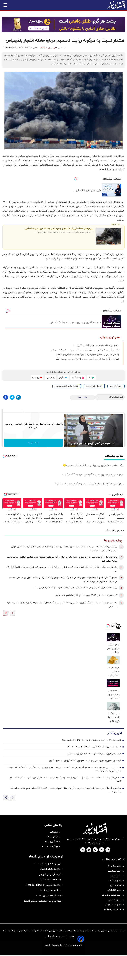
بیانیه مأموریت (50, 846)
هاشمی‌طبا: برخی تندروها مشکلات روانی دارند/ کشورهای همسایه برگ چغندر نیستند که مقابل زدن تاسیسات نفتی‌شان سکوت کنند (64, 779)
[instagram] (95, 849)
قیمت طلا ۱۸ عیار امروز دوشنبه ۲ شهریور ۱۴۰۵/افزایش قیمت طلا (91, 740)
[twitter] (102, 849)
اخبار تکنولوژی (114, 890)
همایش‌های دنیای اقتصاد (48, 895)
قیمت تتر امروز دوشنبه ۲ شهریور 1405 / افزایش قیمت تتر (94, 753)
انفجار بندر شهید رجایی (66, 386)
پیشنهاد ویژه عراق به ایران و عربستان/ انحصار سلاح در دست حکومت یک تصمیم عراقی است (75, 587)
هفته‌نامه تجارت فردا (50, 879)
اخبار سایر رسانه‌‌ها (112, 909)
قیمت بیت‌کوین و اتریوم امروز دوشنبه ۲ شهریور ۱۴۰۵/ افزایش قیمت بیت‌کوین (85, 760)
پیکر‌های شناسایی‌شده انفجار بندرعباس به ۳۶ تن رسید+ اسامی (58, 228)
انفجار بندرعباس (94, 386)
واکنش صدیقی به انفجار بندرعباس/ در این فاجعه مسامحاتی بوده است (87, 354)
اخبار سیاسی (114, 871)
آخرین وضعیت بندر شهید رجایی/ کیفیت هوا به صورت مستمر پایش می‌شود (84, 350)
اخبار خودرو (115, 885)
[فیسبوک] (5, 397)
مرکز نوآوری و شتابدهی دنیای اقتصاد (42, 901)
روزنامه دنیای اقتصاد (50, 869)
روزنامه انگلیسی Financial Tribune (43, 885)
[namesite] (116, 5)
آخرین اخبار (114, 733)
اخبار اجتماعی (114, 899)
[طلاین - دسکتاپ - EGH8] (63, 24)
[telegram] (89, 849)
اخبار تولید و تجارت (111, 895)
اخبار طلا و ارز (114, 866)
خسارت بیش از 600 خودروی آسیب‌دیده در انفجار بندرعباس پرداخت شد (87, 359)
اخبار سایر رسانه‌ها (49, 47)
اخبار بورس (115, 875)
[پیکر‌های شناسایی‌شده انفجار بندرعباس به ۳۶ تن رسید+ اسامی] (109, 236)
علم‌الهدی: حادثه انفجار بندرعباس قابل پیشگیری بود (96, 345)
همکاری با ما (51, 841)
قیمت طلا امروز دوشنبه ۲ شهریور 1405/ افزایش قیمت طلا (94, 747)
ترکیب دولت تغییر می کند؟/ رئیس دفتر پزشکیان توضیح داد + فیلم (86, 595)
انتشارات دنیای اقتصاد (50, 890)
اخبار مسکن (115, 880)
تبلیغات (54, 832)
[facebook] (108, 849)
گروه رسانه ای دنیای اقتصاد (47, 863)
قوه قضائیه (116, 386)
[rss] (83, 849)
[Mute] (72, 444)
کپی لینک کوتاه (116, 397)
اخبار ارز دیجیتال (113, 904)
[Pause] (67, 444)
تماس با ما (52, 836)
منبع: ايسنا (82, 397)
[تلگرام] (18, 397)
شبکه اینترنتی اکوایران (50, 874)
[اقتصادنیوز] (95, 829)
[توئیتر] (12, 397)
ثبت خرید (33, 443)
